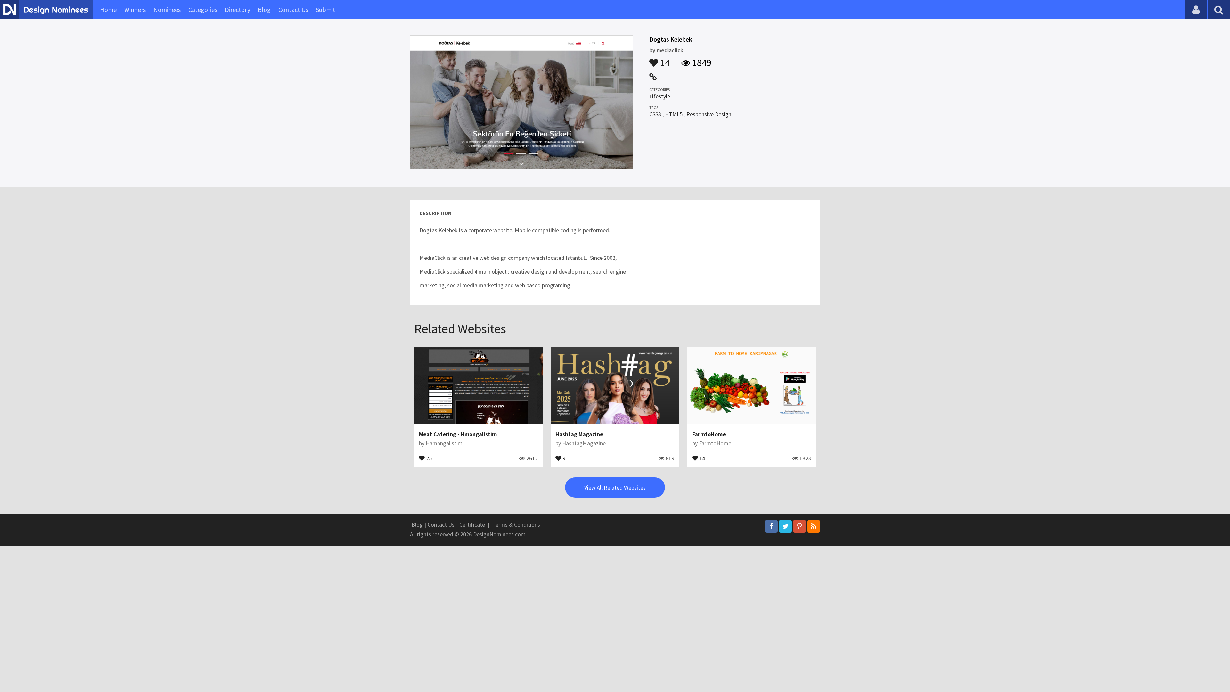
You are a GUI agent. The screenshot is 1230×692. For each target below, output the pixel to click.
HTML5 (674, 114)
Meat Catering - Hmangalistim (458, 434)
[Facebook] (771, 526)
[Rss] (813, 526)
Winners (135, 9)
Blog (264, 9)
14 (664, 59)
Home (108, 9)
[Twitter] (785, 526)
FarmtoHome (709, 434)
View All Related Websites (615, 487)
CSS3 (655, 114)
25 (428, 458)
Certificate (472, 524)
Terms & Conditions (516, 524)
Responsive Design (708, 114)
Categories (202, 9)
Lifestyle (659, 96)
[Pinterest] (799, 526)
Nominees (167, 9)
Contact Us (293, 9)
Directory (237, 9)
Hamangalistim (444, 443)
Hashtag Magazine (579, 434)
